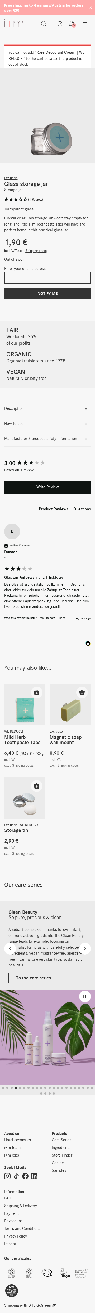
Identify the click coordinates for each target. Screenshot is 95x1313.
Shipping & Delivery (20, 1206)
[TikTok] (16, 1176)
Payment (11, 1214)
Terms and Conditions (22, 1229)
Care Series (61, 1140)
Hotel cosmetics (17, 1140)
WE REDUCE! (13, 732)
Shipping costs (35, 251)
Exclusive (10, 178)
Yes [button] (41, 618)
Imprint (10, 1244)
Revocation (13, 1221)
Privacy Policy (15, 1236)
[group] (47, 463)
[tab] (53, 510)
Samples (59, 1170)
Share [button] (61, 618)
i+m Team (12, 1148)
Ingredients (61, 1148)
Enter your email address (24, 269)
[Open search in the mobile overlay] (43, 24)
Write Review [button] (47, 487)
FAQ (7, 1198)
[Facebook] (25, 1176)
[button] (47, 199)
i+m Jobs (11, 1155)
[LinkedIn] (34, 1176)
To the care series (33, 978)
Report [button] (50, 618)
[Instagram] (7, 1176)
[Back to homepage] (13, 24)
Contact (58, 1163)
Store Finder (62, 1155)
